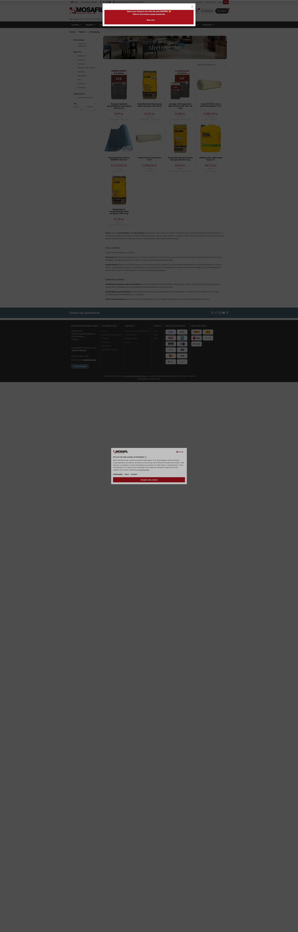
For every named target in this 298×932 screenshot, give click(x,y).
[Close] (192, 6)
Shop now (151, 20)
